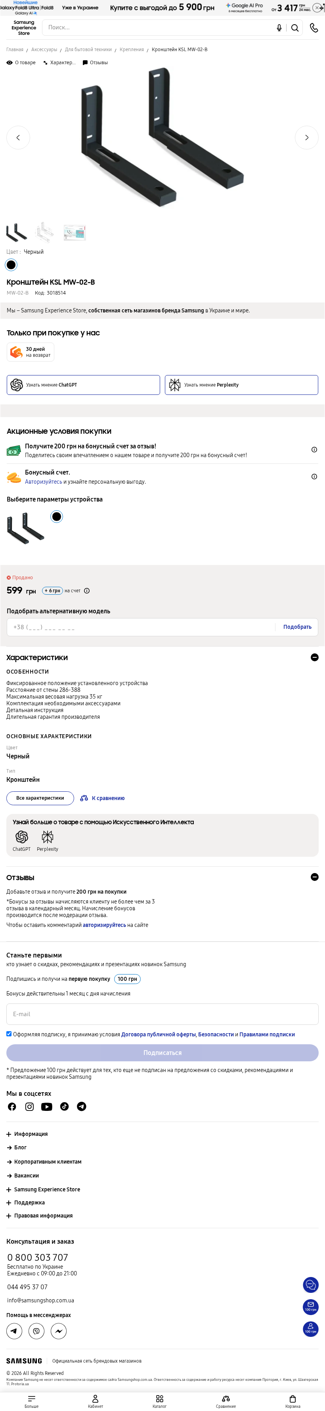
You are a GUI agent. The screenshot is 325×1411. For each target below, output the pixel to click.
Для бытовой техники (88, 49)
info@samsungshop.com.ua (40, 1300)
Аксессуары (44, 49)
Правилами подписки (267, 1034)
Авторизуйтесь (43, 482)
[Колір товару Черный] (11, 264)
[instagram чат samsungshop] (29, 1107)
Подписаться (162, 1053)
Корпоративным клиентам (48, 1161)
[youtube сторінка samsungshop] (47, 1107)
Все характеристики (40, 798)
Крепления (132, 49)
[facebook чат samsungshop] (12, 1107)
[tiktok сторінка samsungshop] (64, 1106)
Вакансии (26, 1175)
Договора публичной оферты (158, 1034)
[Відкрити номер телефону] (314, 28)
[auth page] (95, 1401)
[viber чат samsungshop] (36, 1331)
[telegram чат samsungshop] (81, 1106)
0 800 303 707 (37, 1257)
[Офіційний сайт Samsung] (24, 1361)
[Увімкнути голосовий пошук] (279, 27)
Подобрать (297, 627)
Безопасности (216, 1034)
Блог (20, 1147)
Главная (14, 49)
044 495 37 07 (27, 1287)
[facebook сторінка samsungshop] (59, 1331)
